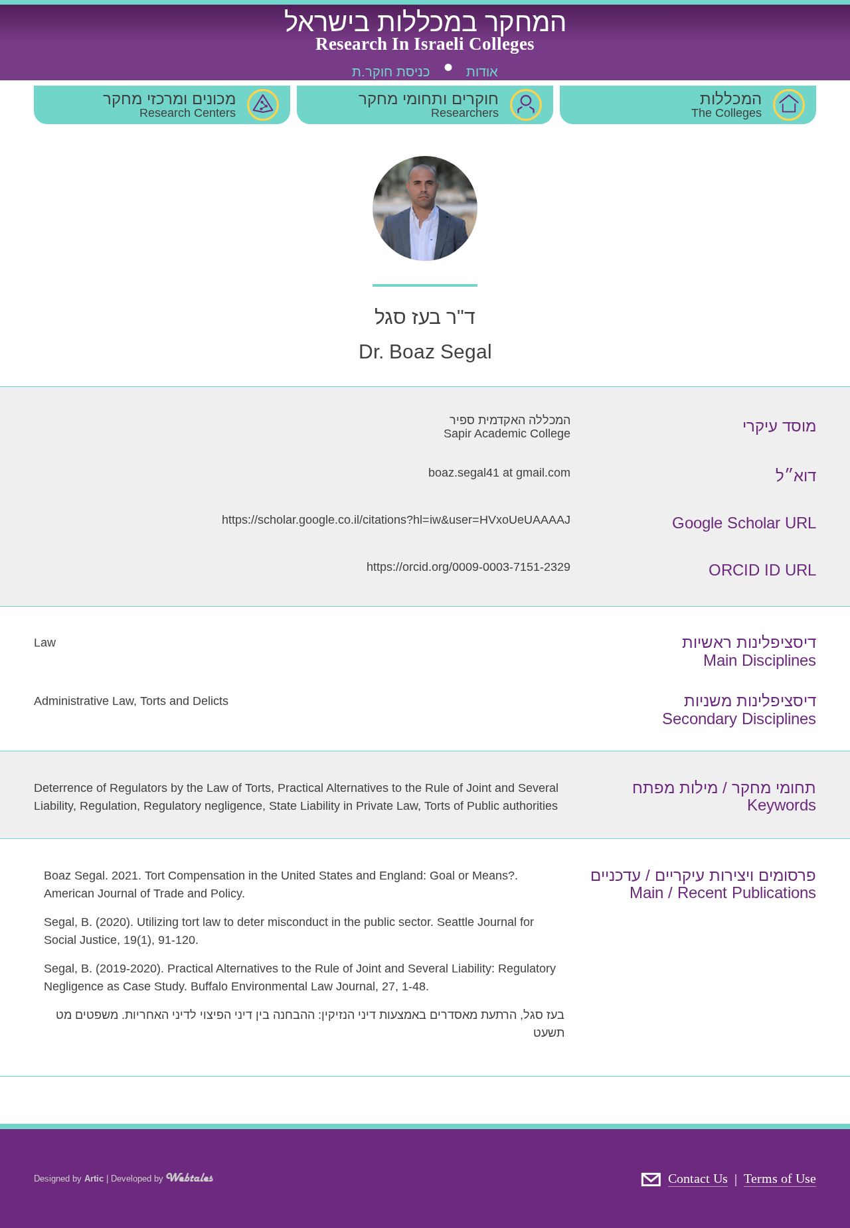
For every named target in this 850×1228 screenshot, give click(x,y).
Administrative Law (83, 701)
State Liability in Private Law (343, 805)
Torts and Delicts (184, 701)
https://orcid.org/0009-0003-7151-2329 (468, 567)
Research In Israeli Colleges (425, 44)
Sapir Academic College (507, 433)
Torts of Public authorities (491, 805)
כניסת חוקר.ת (391, 71)
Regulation (108, 805)
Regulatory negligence (202, 805)
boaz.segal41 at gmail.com (499, 472)
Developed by (138, 1179)
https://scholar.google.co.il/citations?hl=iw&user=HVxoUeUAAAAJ (396, 519)
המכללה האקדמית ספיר (510, 420)
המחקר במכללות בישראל (425, 22)
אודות (482, 71)
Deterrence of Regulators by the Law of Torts (152, 788)
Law (45, 642)
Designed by (69, 1179)
